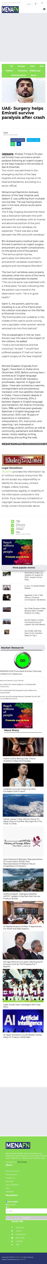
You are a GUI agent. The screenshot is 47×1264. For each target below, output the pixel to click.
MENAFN (7, 154)
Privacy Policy (11, 1175)
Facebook (19, 1228)
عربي (29, 3)
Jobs (7, 1188)
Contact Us (10, 1178)
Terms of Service (12, 1171)
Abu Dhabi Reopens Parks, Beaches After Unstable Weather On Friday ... (35, 610)
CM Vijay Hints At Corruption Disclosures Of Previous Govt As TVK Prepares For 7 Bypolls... (23, 964)
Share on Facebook (18, 140)
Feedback (10, 1192)
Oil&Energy (37, 71)
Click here (22, 1162)
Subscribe (26, 1218)
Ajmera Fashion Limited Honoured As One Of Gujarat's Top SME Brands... (35, 622)
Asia (41, 66)
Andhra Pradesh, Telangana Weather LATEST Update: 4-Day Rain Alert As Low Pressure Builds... (21, 896)
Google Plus (20, 1234)
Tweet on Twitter (33, 140)
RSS (17, 1245)
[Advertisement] (23, 37)
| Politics (8, 71)
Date (5, 133)
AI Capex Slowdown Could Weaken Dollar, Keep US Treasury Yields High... (22, 1036)
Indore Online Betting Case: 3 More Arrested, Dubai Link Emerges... (19, 760)
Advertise (9, 1181)
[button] (35, 3)
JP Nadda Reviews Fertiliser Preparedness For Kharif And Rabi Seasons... (22, 927)
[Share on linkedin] (19, 144)
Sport (32, 75)
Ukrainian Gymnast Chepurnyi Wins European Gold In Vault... (19, 790)
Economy (22, 71)
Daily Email (19, 1238)
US (8, 66)
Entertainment (15, 75)
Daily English (12, 1202)
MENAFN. (18, 1257)
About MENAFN (12, 1185)
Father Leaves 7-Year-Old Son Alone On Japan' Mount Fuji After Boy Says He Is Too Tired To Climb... (22, 821)
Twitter (18, 1231)
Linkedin (19, 1241)
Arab (32, 66)
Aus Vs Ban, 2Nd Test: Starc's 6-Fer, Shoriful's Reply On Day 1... (33, 633)
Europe (21, 66)
